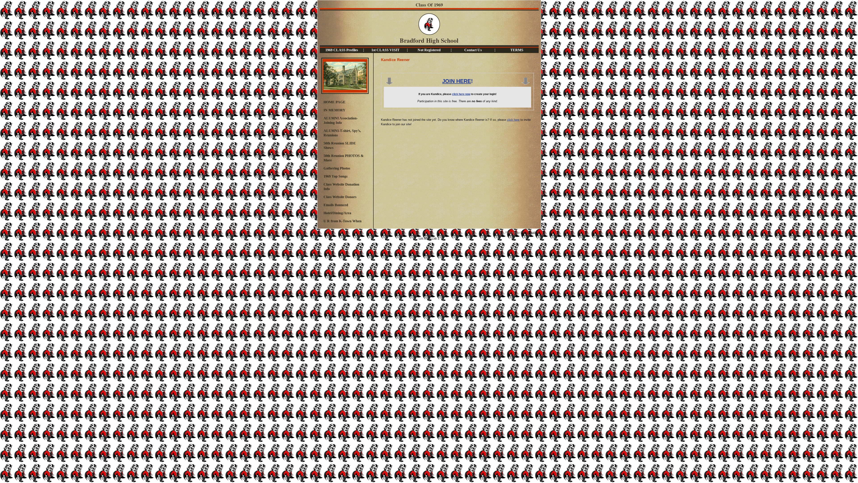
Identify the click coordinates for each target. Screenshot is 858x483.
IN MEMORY (334, 110)
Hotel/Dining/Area (337, 213)
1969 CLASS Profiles (341, 50)
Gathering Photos (337, 168)
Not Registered (429, 50)
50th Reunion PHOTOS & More (344, 158)
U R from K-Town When (343, 221)
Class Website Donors (340, 197)
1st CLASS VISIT (385, 50)
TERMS (517, 50)
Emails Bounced (336, 205)
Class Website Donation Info (341, 186)
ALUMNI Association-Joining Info (341, 120)
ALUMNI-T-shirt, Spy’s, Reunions (342, 133)
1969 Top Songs (335, 176)
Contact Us (473, 50)
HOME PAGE (334, 102)
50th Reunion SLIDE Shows (340, 145)
